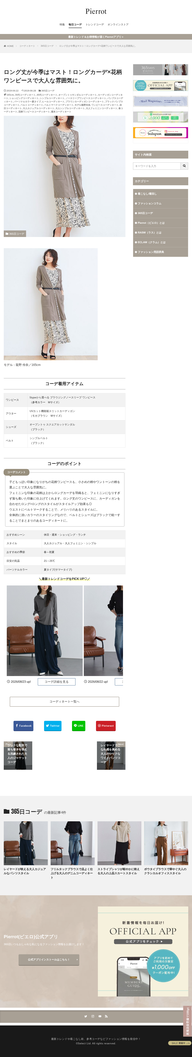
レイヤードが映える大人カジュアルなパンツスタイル (25, 871)
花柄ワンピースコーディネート (34, 111)
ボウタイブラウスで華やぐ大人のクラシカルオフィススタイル (165, 871)
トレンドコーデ (95, 24)
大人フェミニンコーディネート (101, 108)
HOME (10, 46)
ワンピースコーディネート (105, 105)
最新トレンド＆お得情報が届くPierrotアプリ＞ (96, 36)
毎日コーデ (75, 24)
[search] (184, 166)
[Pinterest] (106, 726)
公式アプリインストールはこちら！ (49, 959)
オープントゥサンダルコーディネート (77, 95)
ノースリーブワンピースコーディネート (86, 98)
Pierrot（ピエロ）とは (151, 222)
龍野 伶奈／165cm (28, 364)
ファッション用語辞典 (151, 251)
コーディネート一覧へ (65, 701)
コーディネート (27, 46)
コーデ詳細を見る (57, 681)
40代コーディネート (47, 95)
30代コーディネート (25, 95)
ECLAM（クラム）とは (152, 242)
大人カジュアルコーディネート (38, 108)
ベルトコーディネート (32, 105)
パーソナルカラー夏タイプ (27, 101)
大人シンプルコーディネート (70, 108)
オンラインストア (118, 24)
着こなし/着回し (147, 193)
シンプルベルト (39, 438)
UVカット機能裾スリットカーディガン (52, 411)
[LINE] (78, 726)
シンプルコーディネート (52, 98)
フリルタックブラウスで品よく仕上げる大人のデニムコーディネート (72, 873)
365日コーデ (47, 46)
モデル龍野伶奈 (82, 105)
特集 (62, 24)
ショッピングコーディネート (24, 98)
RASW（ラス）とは (149, 232)
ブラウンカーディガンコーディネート (85, 101)
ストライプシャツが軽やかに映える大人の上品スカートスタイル (119, 871)
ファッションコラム (149, 203)
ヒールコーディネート (53, 101)
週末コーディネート (61, 111)
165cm (10, 95)
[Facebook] (23, 726)
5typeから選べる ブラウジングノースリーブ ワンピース (62, 397)
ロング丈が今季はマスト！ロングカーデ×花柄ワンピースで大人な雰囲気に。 (98, 46)
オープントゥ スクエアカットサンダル (52, 424)
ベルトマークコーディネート (59, 105)
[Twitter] (53, 726)
